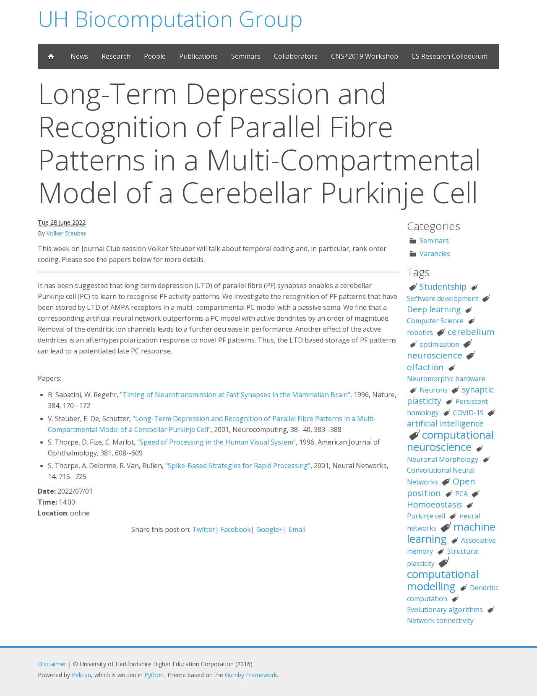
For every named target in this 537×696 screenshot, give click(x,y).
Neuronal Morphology (442, 459)
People (155, 56)
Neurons (434, 390)
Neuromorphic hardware (446, 378)
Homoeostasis (434, 504)
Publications (198, 56)
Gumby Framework (251, 675)
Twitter (203, 529)
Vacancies (435, 253)
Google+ (269, 529)
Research (116, 56)
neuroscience (434, 355)
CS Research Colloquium (449, 56)
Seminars (246, 56)
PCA (461, 493)
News (79, 56)
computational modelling (443, 580)
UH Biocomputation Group (170, 18)
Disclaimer (52, 664)
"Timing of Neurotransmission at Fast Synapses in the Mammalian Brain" (235, 394)
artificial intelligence (445, 423)
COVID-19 (468, 412)
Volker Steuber (66, 233)
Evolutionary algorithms (445, 609)
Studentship (443, 286)
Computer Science (435, 320)
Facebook (236, 529)
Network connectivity (440, 620)
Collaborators (296, 56)
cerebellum (471, 332)
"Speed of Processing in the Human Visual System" (216, 442)
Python (154, 675)
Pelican (81, 675)
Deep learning (434, 309)
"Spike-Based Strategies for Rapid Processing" (237, 465)
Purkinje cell (426, 516)
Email (297, 529)
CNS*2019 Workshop (364, 56)
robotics (420, 332)
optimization (439, 344)
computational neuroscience (450, 440)
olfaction (425, 367)
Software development (442, 298)
